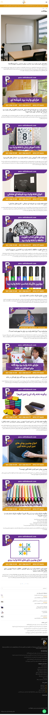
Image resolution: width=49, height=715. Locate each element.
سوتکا (3, 711)
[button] (2, 2)
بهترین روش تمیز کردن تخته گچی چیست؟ (33, 469)
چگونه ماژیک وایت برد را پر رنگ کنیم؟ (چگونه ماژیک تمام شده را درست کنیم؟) (25, 515)
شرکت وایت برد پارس (37, 708)
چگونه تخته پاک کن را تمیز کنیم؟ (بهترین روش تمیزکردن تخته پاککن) (24, 422)
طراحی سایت (6, 711)
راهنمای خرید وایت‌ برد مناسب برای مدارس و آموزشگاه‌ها (27, 64)
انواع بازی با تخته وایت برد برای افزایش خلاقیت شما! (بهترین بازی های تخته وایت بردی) (25, 570)
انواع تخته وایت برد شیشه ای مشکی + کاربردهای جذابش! (28, 204)
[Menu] (45, 2)
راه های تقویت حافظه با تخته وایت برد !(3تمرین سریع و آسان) (26, 250)
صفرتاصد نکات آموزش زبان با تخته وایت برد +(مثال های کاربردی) (25, 158)
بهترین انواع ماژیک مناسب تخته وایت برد (33, 296)
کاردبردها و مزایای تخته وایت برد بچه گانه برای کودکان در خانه (26, 377)
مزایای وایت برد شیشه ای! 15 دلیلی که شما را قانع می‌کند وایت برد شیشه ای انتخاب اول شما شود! (25, 111)
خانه (46, 8)
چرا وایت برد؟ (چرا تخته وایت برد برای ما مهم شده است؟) (28, 331)
